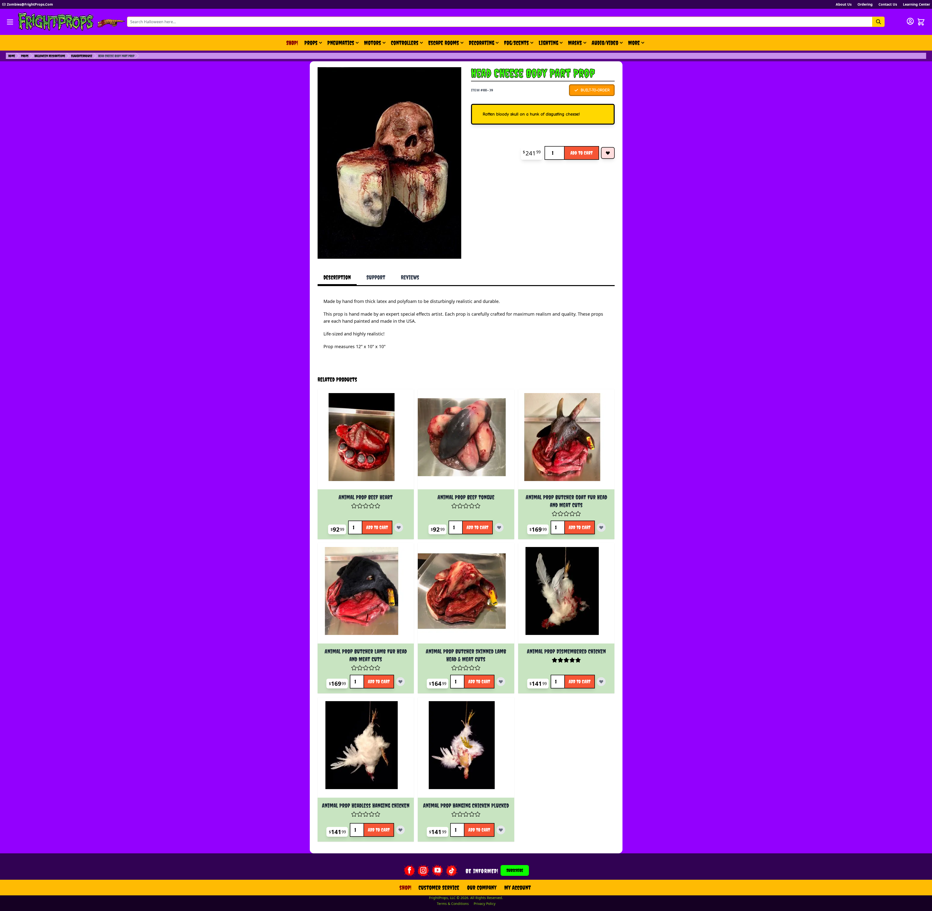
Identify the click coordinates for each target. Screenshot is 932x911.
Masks (575, 42)
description (337, 277)
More (637, 44)
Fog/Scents (516, 42)
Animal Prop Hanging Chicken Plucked (466, 805)
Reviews (410, 277)
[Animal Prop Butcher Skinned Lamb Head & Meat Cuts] (466, 595)
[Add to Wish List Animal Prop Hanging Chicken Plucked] (500, 829)
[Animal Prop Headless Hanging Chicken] (366, 749)
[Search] (878, 22)
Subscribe (514, 870)
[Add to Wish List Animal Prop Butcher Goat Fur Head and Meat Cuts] (601, 527)
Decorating (481, 42)
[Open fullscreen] (389, 163)
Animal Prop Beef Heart (366, 497)
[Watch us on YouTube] (437, 870)
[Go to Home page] (56, 22)
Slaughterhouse (81, 56)
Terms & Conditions (453, 903)
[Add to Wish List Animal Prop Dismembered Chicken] (601, 681)
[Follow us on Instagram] (423, 870)
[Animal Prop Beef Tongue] (466, 441)
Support (375, 277)
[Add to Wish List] (608, 153)
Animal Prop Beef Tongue (466, 497)
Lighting (548, 42)
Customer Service (438, 887)
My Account (517, 887)
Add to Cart (581, 153)
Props (311, 42)
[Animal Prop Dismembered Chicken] (566, 595)
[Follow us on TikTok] (452, 870)
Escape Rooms (443, 42)
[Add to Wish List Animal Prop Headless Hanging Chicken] (400, 829)
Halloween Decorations (49, 56)
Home (11, 56)
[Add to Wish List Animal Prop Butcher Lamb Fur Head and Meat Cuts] (400, 681)
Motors (372, 42)
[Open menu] (10, 22)
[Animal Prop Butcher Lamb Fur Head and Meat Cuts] (366, 595)
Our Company (481, 887)
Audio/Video (605, 42)
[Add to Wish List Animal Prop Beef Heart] (398, 527)
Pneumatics (340, 42)
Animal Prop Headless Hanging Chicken (365, 805)
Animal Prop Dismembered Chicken (566, 651)
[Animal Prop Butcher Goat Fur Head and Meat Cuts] (566, 441)
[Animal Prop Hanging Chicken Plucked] (466, 749)
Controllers (404, 42)
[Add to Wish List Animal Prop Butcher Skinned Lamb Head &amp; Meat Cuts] (500, 681)
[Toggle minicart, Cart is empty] (921, 22)
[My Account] (910, 21)
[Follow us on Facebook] (409, 870)
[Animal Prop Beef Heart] (366, 441)
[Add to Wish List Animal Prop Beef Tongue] (499, 527)
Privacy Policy (484, 903)
